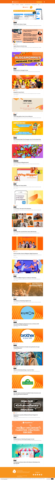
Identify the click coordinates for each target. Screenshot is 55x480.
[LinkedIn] (39, 474)
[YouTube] (41, 474)
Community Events (27, 4)
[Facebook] (33, 474)
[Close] (54, 478)
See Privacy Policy (5, 479)
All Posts (13, 4)
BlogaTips (15, 299)
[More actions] (41, 44)
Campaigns (21, 4)
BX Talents (17, 4)
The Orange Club (34, 4)
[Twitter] (35, 474)
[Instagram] (37, 474)
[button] (42, 4)
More (38, 4)
